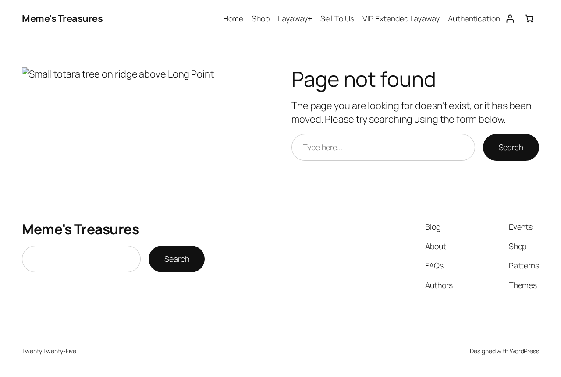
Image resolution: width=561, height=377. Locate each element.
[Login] (510, 18)
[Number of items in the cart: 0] (529, 18)
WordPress (524, 351)
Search (511, 147)
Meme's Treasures (62, 18)
